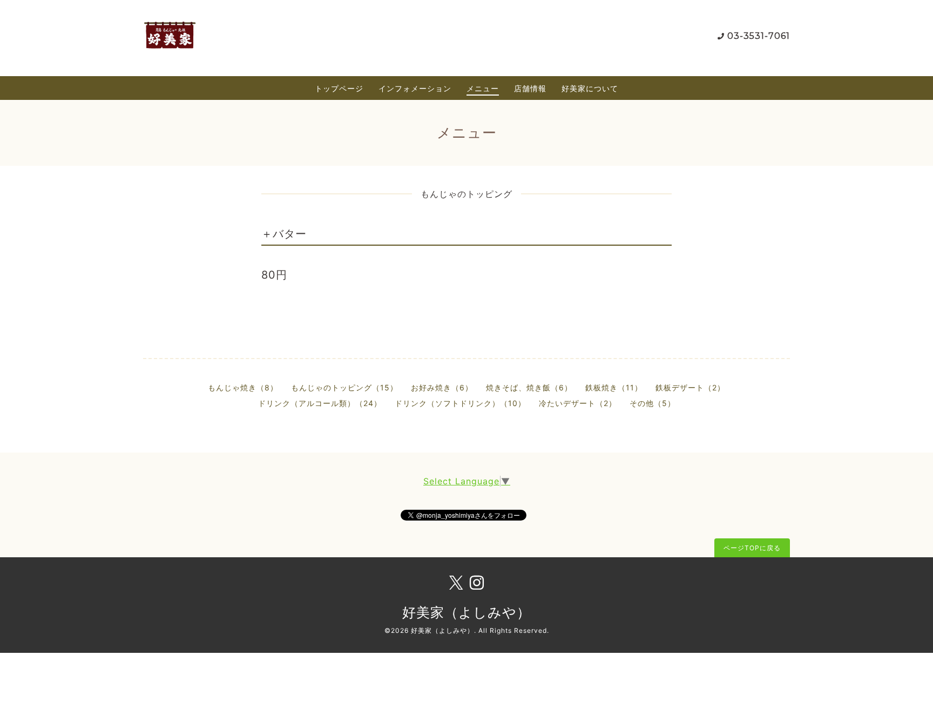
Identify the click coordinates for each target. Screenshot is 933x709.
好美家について (590, 88)
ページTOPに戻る (752, 548)
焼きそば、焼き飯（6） (529, 387)
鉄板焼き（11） (614, 387)
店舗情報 (530, 88)
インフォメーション (414, 88)
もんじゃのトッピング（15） (344, 387)
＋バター (284, 233)
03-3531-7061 (758, 36)
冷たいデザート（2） (578, 403)
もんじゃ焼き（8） (243, 387)
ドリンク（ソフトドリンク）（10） (460, 403)
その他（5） (652, 403)
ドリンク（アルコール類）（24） (320, 403)
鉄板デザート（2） (690, 387)
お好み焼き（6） (442, 387)
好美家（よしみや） (466, 612)
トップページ (339, 88)
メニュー (482, 88)
